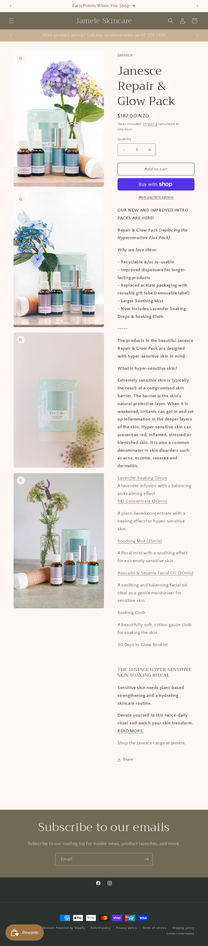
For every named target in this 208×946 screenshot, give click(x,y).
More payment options (156, 197)
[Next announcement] (197, 6)
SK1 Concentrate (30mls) (143, 501)
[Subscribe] (146, 859)
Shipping (150, 124)
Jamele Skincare (44, 928)
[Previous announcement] (11, 6)
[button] (11, 21)
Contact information (180, 933)
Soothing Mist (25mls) (140, 541)
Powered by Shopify (70, 928)
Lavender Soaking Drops (142, 478)
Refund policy (100, 928)
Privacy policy (126, 928)
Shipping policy (183, 928)
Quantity (124, 139)
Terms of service (154, 928)
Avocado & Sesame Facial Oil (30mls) (155, 573)
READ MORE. (131, 730)
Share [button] (128, 759)
